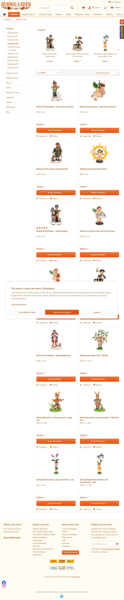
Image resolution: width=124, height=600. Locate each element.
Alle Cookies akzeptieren (62, 312)
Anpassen (96, 312)
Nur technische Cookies (27, 312)
